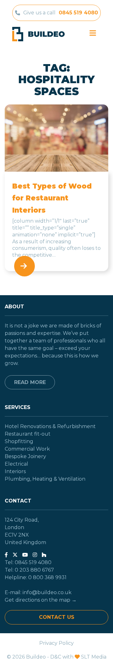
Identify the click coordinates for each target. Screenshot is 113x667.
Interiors (15, 471)
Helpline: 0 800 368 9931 (36, 577)
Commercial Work (27, 449)
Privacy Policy (56, 643)
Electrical (16, 464)
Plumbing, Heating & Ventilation (45, 479)
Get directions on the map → (41, 600)
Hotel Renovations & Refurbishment (50, 426)
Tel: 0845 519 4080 (28, 562)
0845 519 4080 (78, 13)
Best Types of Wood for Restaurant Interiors (52, 198)
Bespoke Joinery (25, 456)
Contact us (56, 617)
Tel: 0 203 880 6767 (29, 570)
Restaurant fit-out (28, 434)
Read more (30, 382)
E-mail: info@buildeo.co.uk (38, 592)
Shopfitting (19, 441)
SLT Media (93, 657)
